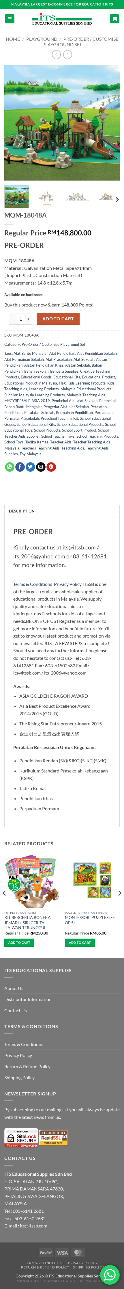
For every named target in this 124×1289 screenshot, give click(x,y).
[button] (9, 19)
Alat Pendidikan (62, 353)
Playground (41, 39)
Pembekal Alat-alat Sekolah (74, 400)
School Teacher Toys (58, 436)
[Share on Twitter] (30, 467)
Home (13, 39)
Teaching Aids (72, 448)
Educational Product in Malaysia (30, 383)
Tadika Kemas (36, 442)
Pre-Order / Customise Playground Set (80, 41)
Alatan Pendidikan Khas (43, 365)
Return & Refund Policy (27, 1066)
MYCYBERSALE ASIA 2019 (27, 400)
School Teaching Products (97, 436)
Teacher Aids (61, 442)
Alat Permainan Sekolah (24, 359)
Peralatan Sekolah (39, 412)
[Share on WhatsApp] (9, 467)
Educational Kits (66, 377)
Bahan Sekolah (36, 371)
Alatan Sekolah (77, 365)
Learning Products (44, 389)
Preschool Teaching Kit (59, 418)
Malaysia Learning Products (42, 395)
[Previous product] (67, 54)
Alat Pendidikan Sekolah (97, 353)
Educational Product (98, 377)
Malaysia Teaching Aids (86, 395)
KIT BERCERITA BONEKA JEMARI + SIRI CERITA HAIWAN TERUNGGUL (27, 922)
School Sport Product (79, 430)
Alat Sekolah (84, 359)
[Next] (110, 122)
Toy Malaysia (31, 454)
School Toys (14, 442)
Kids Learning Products (86, 383)
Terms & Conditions (33, 584)
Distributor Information (28, 999)
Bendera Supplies (64, 371)
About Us (13, 988)
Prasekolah (29, 418)
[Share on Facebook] (20, 467)
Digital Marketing (89, 1281)
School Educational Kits (36, 424)
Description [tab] (22, 511)
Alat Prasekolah (59, 359)
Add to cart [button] (19, 942)
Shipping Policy (19, 1077)
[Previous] (14, 122)
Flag (62, 383)
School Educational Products (80, 424)
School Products (47, 430)
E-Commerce (52, 1281)
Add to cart (58, 318)
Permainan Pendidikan (74, 412)
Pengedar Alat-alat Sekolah (66, 406)
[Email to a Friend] (41, 467)
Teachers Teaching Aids (40, 448)
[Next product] (56, 54)
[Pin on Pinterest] (51, 467)
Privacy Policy (68, 584)
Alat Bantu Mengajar (31, 353)
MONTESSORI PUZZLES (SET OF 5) (91, 920)
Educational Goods (36, 377)
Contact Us (15, 1010)
